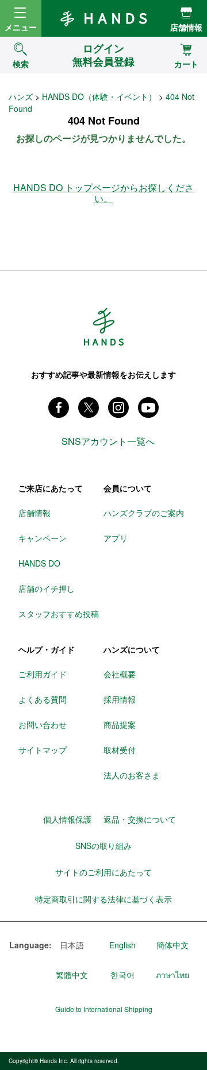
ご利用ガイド (42, 674)
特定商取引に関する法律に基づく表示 (103, 899)
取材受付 (119, 749)
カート (186, 63)
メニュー (21, 27)
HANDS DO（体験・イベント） (99, 96)
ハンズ (21, 96)
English (122, 945)
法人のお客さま (131, 775)
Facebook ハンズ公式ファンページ (58, 407)
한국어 (122, 974)
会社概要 (119, 674)
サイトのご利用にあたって (103, 872)
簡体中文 (172, 945)
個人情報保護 (67, 819)
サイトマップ (42, 749)
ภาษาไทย (172, 974)
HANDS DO (39, 563)
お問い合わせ (42, 724)
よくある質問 (42, 699)
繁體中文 (72, 974)
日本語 (72, 945)
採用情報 (119, 699)
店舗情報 (186, 27)
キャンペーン (42, 538)
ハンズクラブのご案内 (143, 512)
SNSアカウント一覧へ (108, 441)
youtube (148, 407)
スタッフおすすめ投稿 (58, 613)
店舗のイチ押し (46, 588)
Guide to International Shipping (103, 1009)
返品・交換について (139, 819)
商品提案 (119, 724)
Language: (28, 945)
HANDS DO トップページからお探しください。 (103, 193)
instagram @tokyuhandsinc (118, 407)
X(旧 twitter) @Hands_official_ (88, 407)
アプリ (115, 538)
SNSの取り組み (103, 845)
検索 (21, 63)
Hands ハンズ (103, 18)
